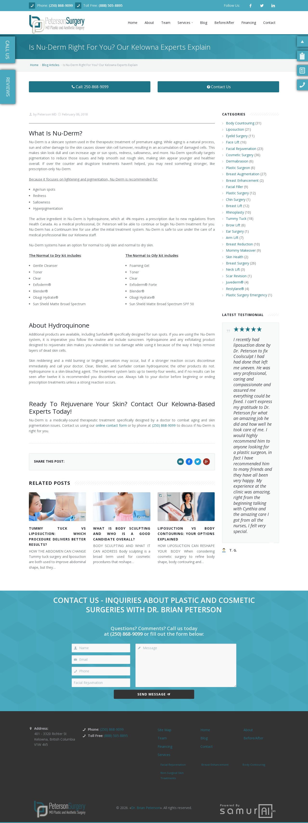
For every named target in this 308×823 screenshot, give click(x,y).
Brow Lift (233, 225)
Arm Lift (232, 237)
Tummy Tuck (236, 218)
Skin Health (234, 257)
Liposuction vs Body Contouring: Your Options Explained (186, 533)
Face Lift (232, 142)
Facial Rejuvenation (241, 148)
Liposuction (235, 129)
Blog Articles (50, 65)
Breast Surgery (237, 263)
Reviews (8, 87)
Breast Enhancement (242, 180)
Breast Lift (234, 205)
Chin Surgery (235, 199)
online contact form (111, 425)
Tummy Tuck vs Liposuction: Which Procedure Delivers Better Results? (57, 536)
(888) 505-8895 (110, 5)
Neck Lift (233, 269)
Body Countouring (240, 123)
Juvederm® (235, 282)
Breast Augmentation (242, 174)
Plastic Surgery (237, 193)
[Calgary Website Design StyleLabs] (248, 810)
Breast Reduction (239, 244)
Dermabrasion (237, 161)
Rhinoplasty (235, 212)
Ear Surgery (235, 231)
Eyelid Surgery (237, 136)
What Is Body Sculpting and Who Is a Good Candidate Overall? (121, 533)
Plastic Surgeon (238, 167)
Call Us (7, 49)
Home (34, 65)
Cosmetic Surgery (239, 155)
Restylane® (235, 288)
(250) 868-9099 (61, 5)
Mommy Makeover (241, 250)
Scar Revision (236, 276)
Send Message (151, 694)
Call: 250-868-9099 (92, 86)
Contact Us (221, 86)
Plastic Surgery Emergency (246, 295)
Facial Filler (234, 186)
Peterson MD (47, 114)
